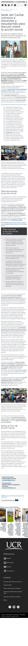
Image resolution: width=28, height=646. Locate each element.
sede (23, 495)
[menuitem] (7, 558)
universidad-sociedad (16, 219)
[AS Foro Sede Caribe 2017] (14, 395)
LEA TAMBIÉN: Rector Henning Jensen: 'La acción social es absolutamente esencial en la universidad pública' (14, 224)
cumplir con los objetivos (20, 370)
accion (7, 495)
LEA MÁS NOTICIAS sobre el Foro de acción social (13, 104)
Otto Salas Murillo (6, 483)
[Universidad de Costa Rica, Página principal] (14, 1)
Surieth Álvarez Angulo (8, 477)
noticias (7, 9)
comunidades (19, 495)
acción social (4, 94)
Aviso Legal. (22, 614)
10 (13, 9)
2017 (11, 9)
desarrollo (13, 495)
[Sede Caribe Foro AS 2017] (14, 153)
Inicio (3, 9)
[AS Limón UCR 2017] (14, 49)
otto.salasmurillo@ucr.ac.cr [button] (9, 487)
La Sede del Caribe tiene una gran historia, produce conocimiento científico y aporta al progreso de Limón (19, 529)
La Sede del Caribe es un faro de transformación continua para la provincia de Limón (5, 527)
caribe (2, 496)
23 (16, 9)
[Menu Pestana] (15, 5)
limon (5, 496)
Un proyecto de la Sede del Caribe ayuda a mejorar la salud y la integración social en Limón (11, 529)
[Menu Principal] (25, 5)
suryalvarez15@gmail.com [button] (8, 480)
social (10, 495)
